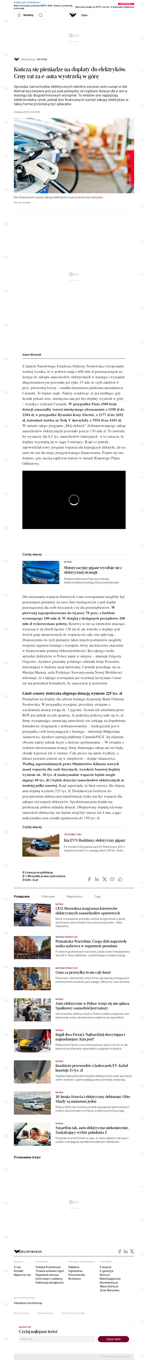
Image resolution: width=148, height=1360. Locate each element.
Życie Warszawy (109, 1290)
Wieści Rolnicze (109, 1286)
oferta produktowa (73, 1313)
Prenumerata (76, 1274)
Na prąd (42, 59)
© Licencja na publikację (37, 872)
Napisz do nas (22, 1274)
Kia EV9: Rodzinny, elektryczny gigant (94, 840)
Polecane (48, 896)
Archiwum (74, 1278)
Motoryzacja (28, 59)
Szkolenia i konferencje (28, 1303)
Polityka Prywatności (48, 1267)
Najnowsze (74, 896)
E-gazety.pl (106, 1271)
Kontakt (18, 1271)
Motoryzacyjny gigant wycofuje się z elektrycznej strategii (93, 570)
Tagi (97, 896)
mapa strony (21, 1313)
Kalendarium (45, 1313)
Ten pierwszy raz (73, 834)
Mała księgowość (110, 1278)
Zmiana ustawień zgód (50, 1271)
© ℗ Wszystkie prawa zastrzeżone (43, 876)
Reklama (73, 1267)
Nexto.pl (105, 1274)
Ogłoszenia (75, 1271)
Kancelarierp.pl (109, 1282)
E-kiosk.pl (105, 1267)
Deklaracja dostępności (50, 1282)
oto (84, 15)
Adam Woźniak (31, 354)
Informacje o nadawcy (49, 1278)
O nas (17, 1267)
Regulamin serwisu (47, 1274)
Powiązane (22, 896)
